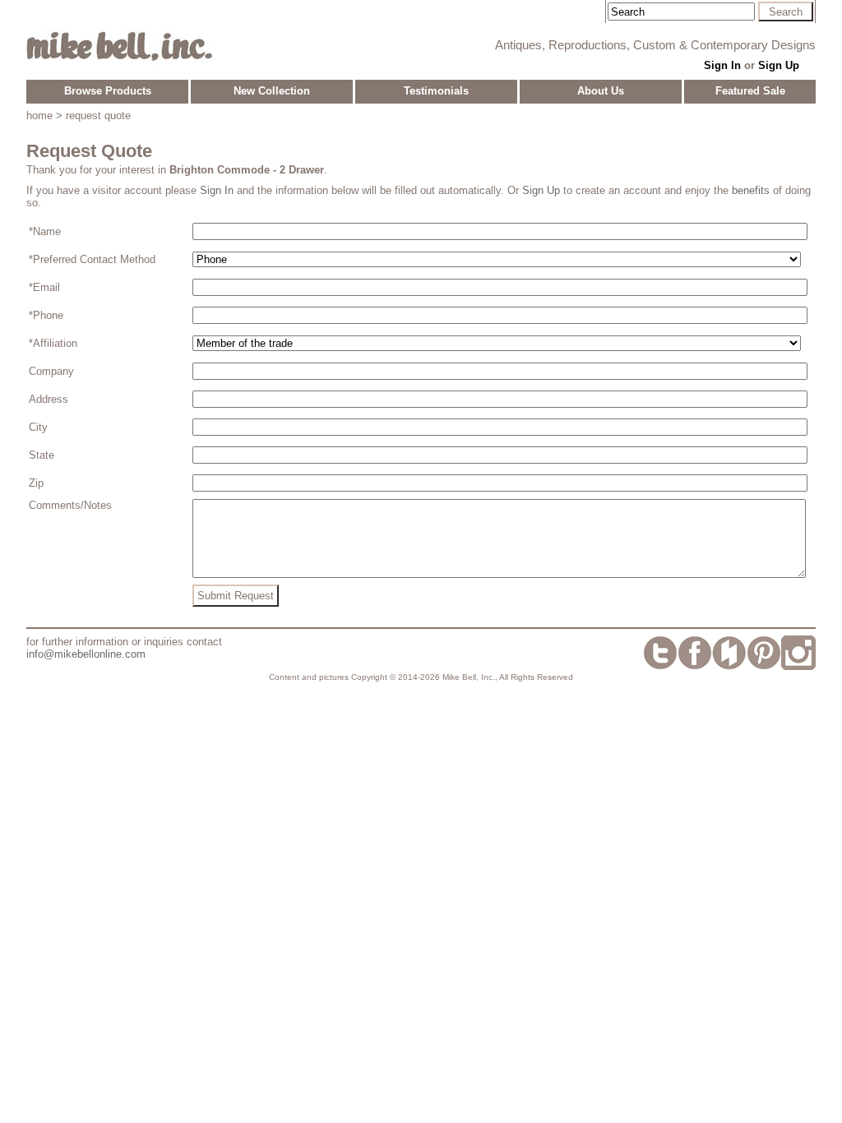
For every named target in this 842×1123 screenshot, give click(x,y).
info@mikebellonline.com (86, 654)
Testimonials (436, 91)
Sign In (722, 65)
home (39, 115)
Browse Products (107, 91)
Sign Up (778, 65)
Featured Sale (750, 91)
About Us (600, 91)
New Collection (272, 91)
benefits (751, 190)
